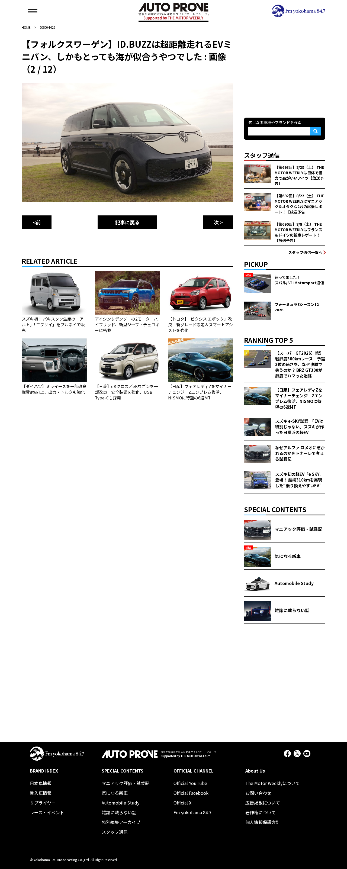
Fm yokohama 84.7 (192, 812)
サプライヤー (43, 802)
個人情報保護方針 (262, 822)
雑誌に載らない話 (119, 812)
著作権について (260, 812)
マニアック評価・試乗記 (125, 783)
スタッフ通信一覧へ (305, 252)
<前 (37, 222)
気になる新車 (115, 793)
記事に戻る (127, 222)
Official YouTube (190, 783)
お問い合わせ (258, 793)
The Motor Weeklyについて (272, 783)
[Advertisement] (284, 71)
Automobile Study (120, 802)
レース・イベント (47, 812)
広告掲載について (262, 802)
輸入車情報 (41, 793)
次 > (218, 222)
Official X (182, 802)
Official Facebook (191, 793)
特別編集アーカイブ (121, 822)
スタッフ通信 (115, 832)
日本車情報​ (41, 783)
